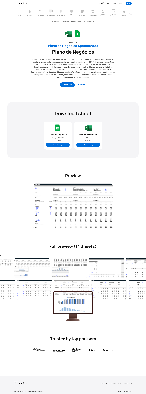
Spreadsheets (65, 21)
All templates (55, 21)
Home (102, 383)
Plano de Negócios (76, 21)
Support (107, 3)
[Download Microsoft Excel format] (68, 33)
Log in (114, 3)
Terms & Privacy (38, 391)
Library (107, 383)
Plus (128, 3)
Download (67, 85)
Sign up (121, 3)
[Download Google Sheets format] (77, 33)
